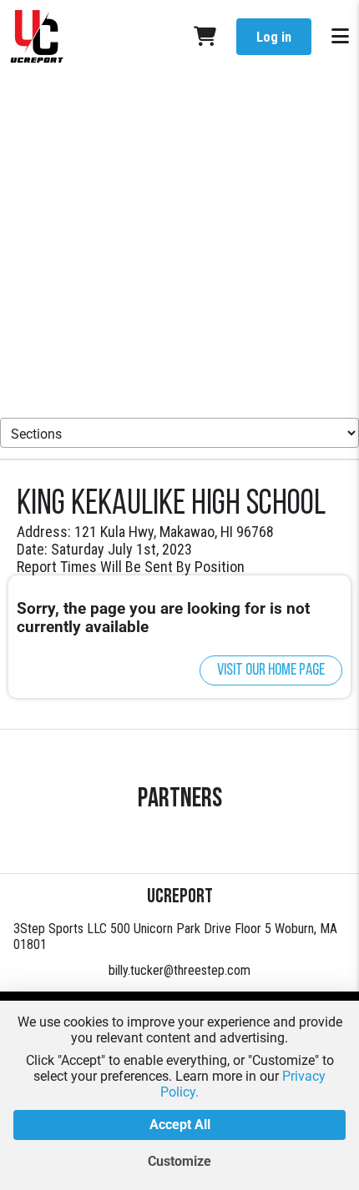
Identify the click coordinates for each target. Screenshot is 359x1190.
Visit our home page (271, 670)
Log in (273, 37)
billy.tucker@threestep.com (179, 970)
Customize (179, 1161)
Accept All (179, 1124)
